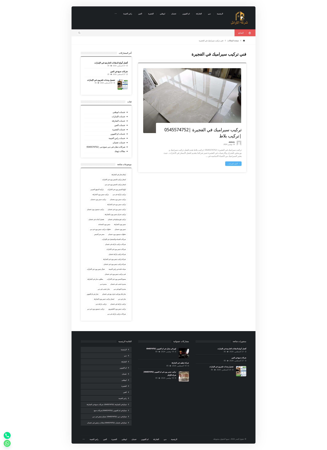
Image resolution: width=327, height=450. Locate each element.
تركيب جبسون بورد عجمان (95, 209)
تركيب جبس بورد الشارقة (100, 194)
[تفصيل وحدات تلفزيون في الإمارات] (123, 85)
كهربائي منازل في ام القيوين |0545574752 (161, 348)
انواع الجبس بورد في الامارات (116, 189)
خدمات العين (119, 125)
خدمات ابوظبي (119, 112)
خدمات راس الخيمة (117, 138)
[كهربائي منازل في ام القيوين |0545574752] (184, 353)
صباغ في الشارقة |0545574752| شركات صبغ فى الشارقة (107, 404)
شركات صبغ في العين (119, 71)
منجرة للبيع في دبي (120, 289)
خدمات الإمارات (118, 116)
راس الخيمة (123, 398)
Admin (232, 142)
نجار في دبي (122, 299)
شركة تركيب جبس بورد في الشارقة (114, 259)
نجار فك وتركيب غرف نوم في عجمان (114, 294)
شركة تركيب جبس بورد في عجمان (115, 264)
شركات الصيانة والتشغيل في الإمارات (114, 239)
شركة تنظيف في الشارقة (180, 363)
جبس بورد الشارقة (120, 224)
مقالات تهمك (120, 151)
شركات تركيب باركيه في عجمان (115, 244)
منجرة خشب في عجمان (118, 284)
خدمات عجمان (119, 142)
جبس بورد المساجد (104, 224)
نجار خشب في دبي (104, 289)
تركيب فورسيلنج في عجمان (117, 219)
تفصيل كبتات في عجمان (96, 219)
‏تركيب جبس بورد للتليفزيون (117, 309)
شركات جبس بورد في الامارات (116, 249)
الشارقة (124, 361)
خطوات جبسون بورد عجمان (117, 234)
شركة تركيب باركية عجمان (117, 254)
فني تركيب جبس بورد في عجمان (115, 274)
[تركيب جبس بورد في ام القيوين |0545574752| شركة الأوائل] (184, 376)
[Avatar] (239, 143)
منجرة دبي (103, 284)
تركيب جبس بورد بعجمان (118, 199)
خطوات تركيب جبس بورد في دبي (100, 229)
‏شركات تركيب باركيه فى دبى (116, 314)
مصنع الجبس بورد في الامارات (116, 279)
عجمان (124, 374)
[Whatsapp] (7, 443)
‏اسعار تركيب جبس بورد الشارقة (104, 299)
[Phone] (7, 435)
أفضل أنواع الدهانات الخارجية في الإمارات (111, 62)
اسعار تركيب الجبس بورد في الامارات (114, 179)
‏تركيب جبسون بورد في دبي (95, 309)
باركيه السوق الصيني (97, 189)
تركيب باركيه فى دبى (119, 194)
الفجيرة (124, 386)
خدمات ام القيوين (117, 133)
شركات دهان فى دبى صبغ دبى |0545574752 (106, 146)
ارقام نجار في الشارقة (119, 174)
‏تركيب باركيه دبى (101, 304)
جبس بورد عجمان (120, 229)
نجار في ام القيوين (92, 294)
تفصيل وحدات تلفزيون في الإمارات (101, 80)
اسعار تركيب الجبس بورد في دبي (115, 184)
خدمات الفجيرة (118, 129)
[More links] (116, 14)
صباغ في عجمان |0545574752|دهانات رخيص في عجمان (107, 423)
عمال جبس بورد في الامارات (96, 269)
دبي (125, 355)
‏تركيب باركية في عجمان (118, 304)
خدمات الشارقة (118, 120)
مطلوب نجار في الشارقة (95, 279)
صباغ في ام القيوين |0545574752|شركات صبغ (110, 410)
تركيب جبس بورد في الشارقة (116, 204)
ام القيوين (123, 368)
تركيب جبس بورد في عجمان (117, 209)
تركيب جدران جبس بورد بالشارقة (115, 214)
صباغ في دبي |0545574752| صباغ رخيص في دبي (109, 416)
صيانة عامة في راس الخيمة (117, 269)
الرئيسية (124, 349)
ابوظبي (124, 380)
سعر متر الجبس (99, 234)
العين (125, 392)
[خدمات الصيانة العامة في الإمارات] (239, 18)
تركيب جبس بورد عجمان (98, 199)
